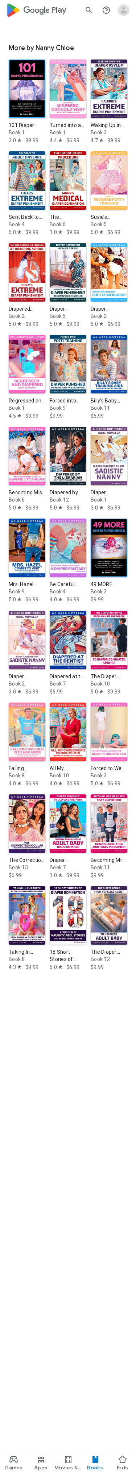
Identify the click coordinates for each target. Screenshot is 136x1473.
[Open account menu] (123, 10)
